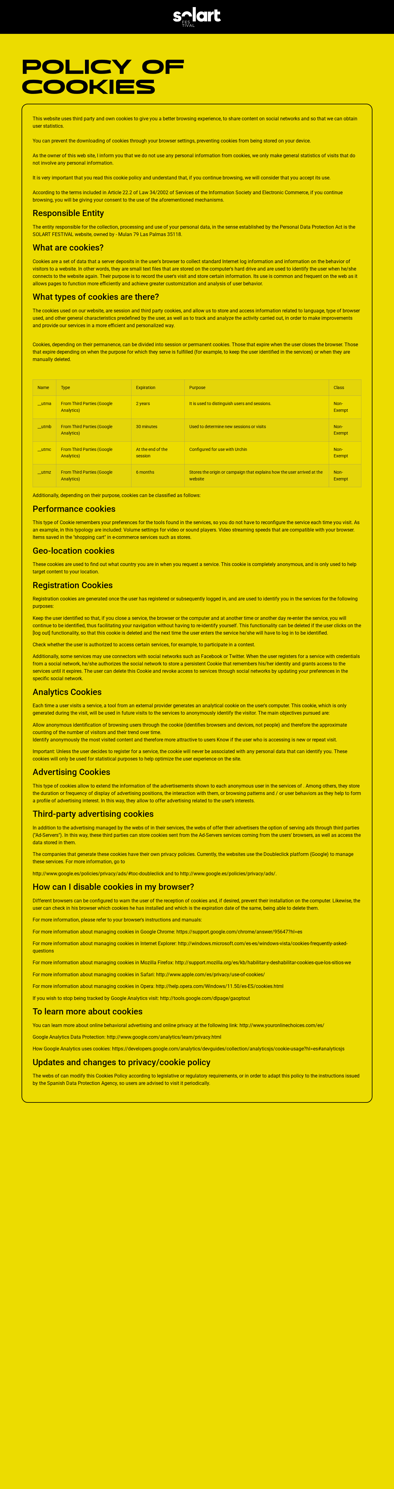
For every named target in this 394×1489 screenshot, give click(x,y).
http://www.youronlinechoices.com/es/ (281, 1025)
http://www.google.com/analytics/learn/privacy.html (164, 1037)
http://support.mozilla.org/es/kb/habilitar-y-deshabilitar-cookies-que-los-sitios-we (263, 962)
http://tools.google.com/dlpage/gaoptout (205, 998)
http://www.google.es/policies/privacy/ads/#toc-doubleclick (98, 874)
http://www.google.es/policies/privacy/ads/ (227, 874)
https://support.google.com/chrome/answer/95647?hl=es (239, 932)
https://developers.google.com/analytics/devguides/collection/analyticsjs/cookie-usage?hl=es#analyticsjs (228, 1049)
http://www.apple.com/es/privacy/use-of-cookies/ (210, 974)
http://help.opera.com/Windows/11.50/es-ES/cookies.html (219, 986)
